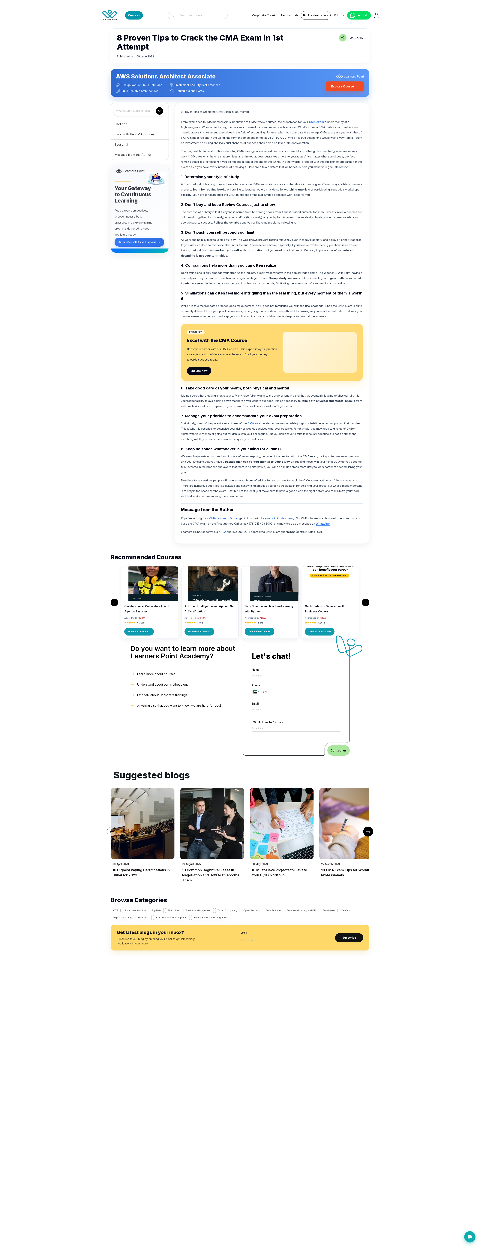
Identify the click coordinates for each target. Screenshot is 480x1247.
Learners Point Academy (277, 518)
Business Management (198, 910)
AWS (115, 910)
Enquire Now (199, 370)
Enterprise (143, 917)
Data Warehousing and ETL (302, 910)
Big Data (156, 910)
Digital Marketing (122, 917)
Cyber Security (251, 910)
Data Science (273, 910)
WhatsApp (323, 523)
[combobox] (196, 15)
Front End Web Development (171, 917)
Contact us (338, 750)
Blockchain (174, 910)
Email (255, 703)
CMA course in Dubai (223, 518)
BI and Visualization (135, 910)
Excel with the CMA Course (134, 134)
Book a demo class (315, 15)
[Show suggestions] (223, 15)
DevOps (346, 910)
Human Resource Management (211, 917)
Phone (256, 685)
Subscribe (349, 937)
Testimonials (289, 15)
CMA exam (316, 122)
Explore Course (345, 86)
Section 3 (121, 144)
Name (256, 669)
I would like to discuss (267, 722)
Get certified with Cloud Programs (139, 242)
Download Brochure (139, 631)
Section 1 (121, 124)
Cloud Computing (227, 910)
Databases (329, 910)
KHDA (222, 532)
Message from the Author (133, 155)
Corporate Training (265, 15)
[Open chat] (470, 1236)
